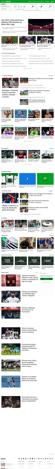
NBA (39, 463)
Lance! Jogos (47, 1)
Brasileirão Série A (21, 463)
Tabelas (34, 1)
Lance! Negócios (50, 463)
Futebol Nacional (21, 461)
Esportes (40, 461)
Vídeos (37, 1)
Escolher (46, 278)
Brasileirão (30, 1)
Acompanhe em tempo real (20, 9)
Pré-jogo (37, 9)
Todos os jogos (3, 8)
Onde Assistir (41, 1)
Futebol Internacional (32, 461)
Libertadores (30, 463)
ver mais (51, 108)
